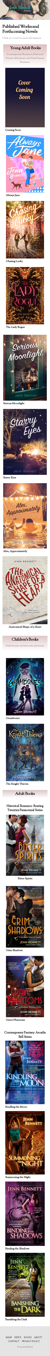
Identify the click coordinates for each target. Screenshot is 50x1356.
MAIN (9, 1337)
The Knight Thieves (17, 784)
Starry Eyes (9, 478)
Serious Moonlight (13, 403)
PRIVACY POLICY (31, 1341)
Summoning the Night (18, 1177)
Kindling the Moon (16, 1107)
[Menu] (46, 3)
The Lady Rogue (15, 327)
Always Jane (13, 195)
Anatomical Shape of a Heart (25, 627)
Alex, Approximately (15, 551)
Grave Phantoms (15, 1020)
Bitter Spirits (25, 878)
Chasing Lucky (14, 261)
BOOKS (28, 1337)
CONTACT (13, 1341)
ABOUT (38, 1337)
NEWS (17, 1337)
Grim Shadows (14, 950)
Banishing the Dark (16, 1319)
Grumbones (13, 718)
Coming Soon (13, 130)
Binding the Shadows (17, 1249)
